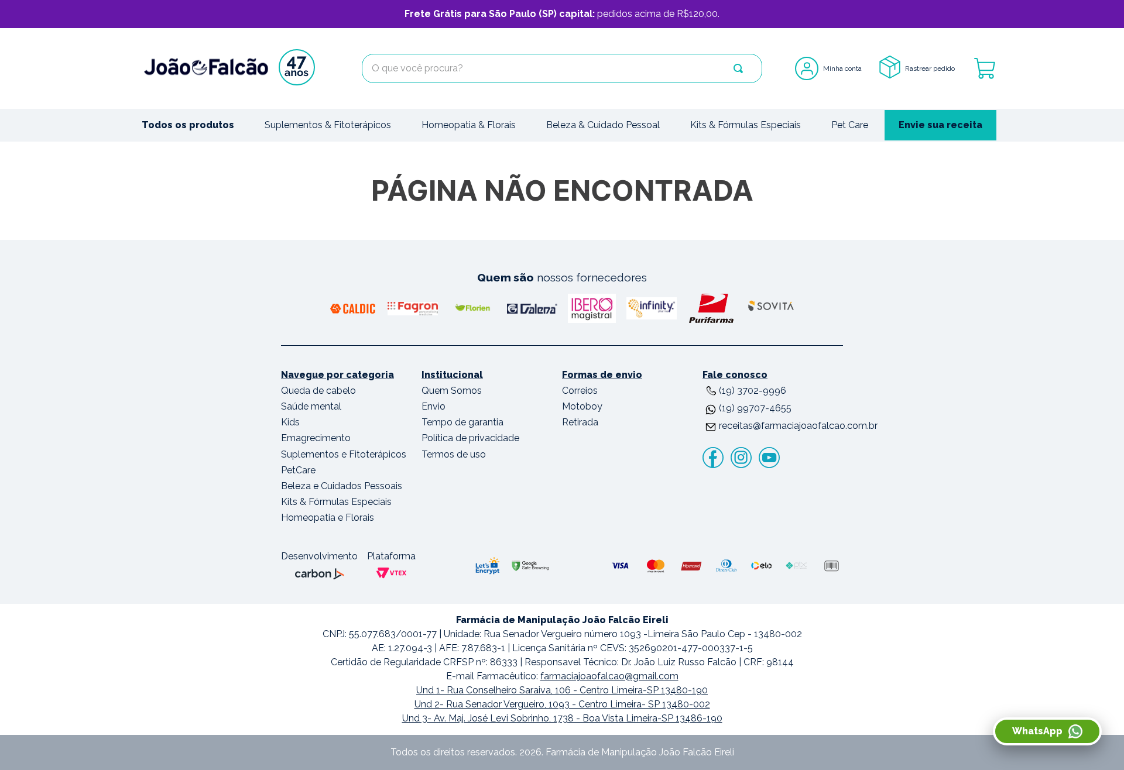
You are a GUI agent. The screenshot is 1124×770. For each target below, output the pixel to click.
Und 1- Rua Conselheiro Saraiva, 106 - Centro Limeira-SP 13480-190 (562, 690)
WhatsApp (1037, 731)
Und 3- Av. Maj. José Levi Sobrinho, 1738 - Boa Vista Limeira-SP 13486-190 (562, 718)
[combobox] (562, 68)
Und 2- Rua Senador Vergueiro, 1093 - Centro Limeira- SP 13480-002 (562, 704)
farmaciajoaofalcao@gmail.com (609, 676)
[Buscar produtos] (738, 68)
